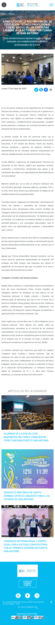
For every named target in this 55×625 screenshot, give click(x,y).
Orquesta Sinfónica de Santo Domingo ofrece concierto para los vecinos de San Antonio (27, 496)
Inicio (3, 14)
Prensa (11, 14)
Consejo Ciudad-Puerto (27, 583)
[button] (36, 90)
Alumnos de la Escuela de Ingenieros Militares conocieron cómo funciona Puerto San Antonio (26, 437)
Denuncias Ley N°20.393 (27, 614)
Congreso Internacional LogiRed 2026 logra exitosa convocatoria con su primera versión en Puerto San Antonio (25, 546)
